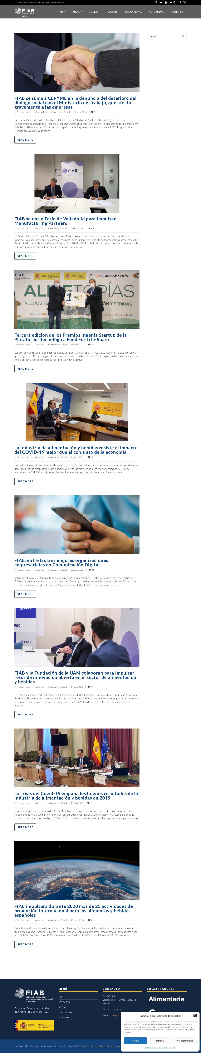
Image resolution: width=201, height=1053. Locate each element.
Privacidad (99, 1046)
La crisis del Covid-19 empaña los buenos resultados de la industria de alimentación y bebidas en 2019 (76, 795)
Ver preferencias (185, 1040)
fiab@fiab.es (117, 1015)
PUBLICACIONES (66, 1012)
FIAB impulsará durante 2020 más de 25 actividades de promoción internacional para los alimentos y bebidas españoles (73, 910)
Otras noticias (41, 112)
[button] (195, 1015)
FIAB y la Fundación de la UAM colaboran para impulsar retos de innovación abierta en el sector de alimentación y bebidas (75, 677)
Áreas (76, 11)
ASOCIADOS (64, 1002)
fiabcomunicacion (24, 112)
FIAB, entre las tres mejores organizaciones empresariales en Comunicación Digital (61, 562)
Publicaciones (132, 11)
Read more (25, 139)
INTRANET (177, 11)
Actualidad (39, 228)
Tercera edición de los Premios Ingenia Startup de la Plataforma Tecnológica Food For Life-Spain (70, 337)
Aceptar (135, 1040)
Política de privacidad (167, 1047)
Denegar (160, 1040)
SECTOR (112, 11)
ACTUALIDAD (156, 11)
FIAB (60, 11)
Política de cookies (151, 1047)
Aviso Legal (88, 1046)
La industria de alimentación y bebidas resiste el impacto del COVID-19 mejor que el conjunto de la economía (76, 450)
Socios (93, 11)
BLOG (183, 2)
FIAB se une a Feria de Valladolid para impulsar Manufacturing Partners (65, 221)
